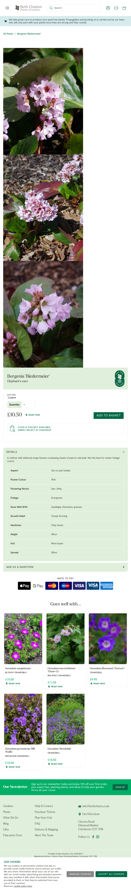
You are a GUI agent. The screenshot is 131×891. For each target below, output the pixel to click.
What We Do (11, 818)
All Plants (8, 34)
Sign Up (120, 787)
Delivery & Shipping (46, 829)
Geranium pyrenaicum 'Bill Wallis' (20, 750)
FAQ (37, 823)
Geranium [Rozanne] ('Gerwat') (107, 668)
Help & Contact (44, 806)
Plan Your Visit (43, 818)
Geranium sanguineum (18, 668)
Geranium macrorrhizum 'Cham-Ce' (61, 670)
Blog (6, 823)
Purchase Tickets (45, 812)
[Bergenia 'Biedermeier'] (43, 101)
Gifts (6, 829)
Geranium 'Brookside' (59, 749)
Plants (7, 812)
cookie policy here (23, 886)
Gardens (8, 806)
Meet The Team (44, 835)
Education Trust (12, 835)
